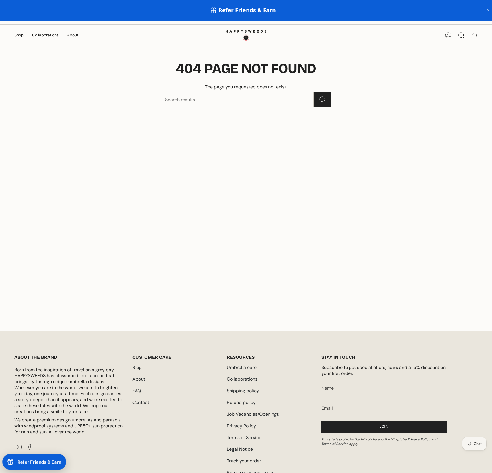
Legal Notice (240, 449)
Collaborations (242, 379)
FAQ (136, 391)
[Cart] (474, 35)
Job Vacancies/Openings (253, 414)
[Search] (322, 99)
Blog (137, 367)
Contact (140, 402)
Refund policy (241, 402)
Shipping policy (243, 391)
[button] (19, 35)
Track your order (244, 461)
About (138, 379)
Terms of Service (244, 437)
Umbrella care (242, 367)
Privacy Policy (241, 426)
